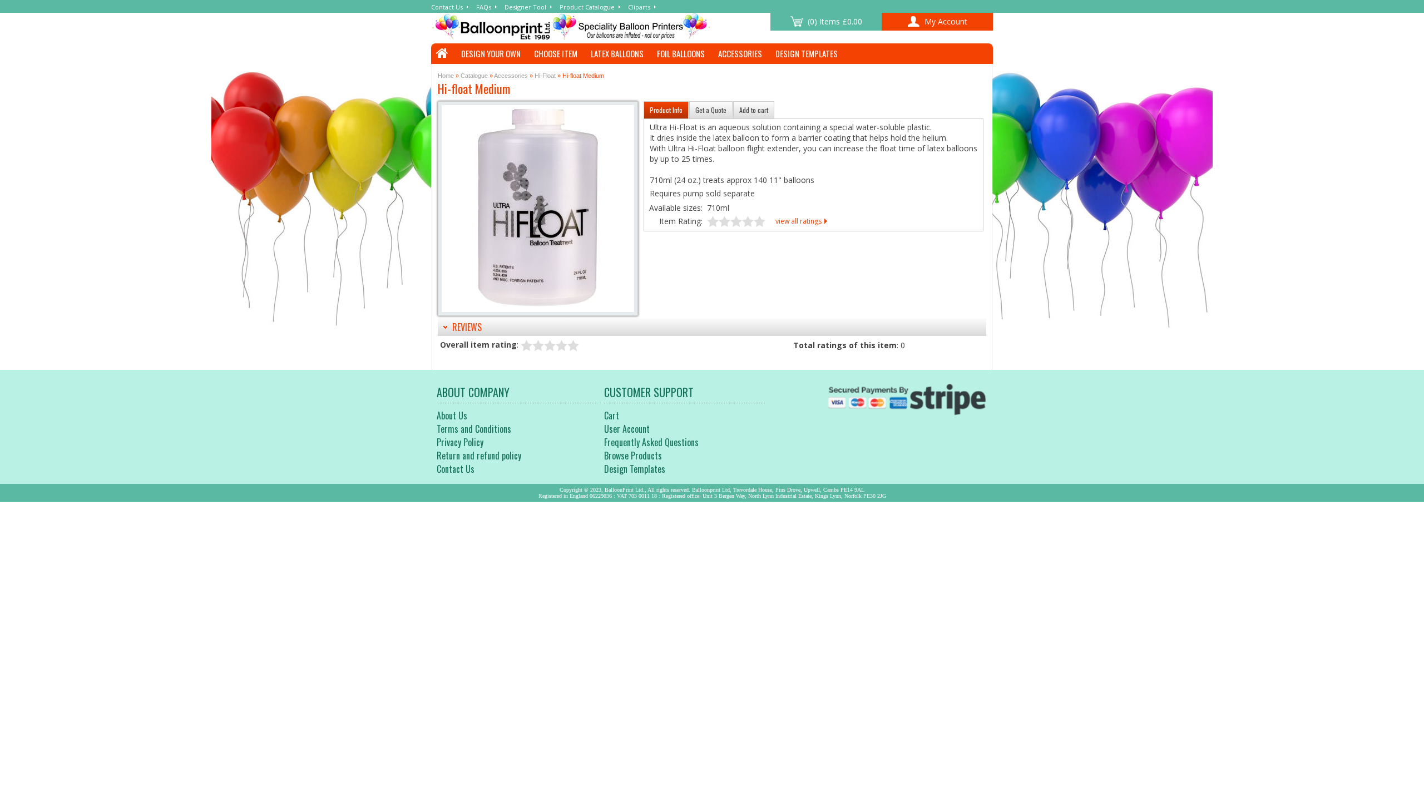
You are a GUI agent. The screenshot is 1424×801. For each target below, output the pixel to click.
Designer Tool (525, 7)
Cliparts (639, 7)
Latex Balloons (617, 53)
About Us (452, 415)
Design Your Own (491, 53)
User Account (627, 429)
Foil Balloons (681, 53)
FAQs (483, 7)
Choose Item (555, 53)
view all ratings (798, 221)
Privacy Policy (460, 442)
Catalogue (474, 75)
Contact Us (447, 7)
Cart (611, 415)
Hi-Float (545, 75)
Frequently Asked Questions (651, 442)
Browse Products (633, 455)
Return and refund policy (479, 455)
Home (446, 75)
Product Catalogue (587, 7)
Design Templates (806, 53)
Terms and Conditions (474, 429)
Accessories (740, 53)
